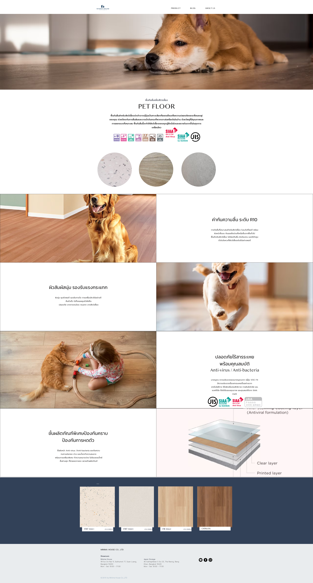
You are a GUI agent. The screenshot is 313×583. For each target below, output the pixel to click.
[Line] (200, 560)
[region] (114, 170)
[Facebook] (205, 560)
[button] (176, 8)
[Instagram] (210, 560)
